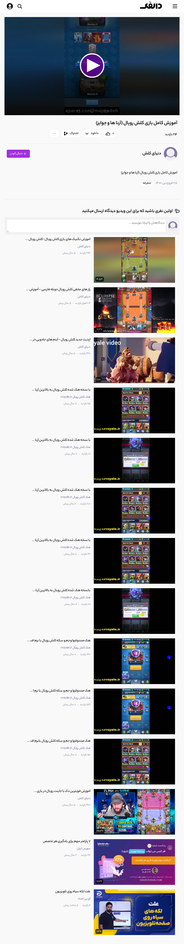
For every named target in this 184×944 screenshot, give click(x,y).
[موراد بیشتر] (54, 133)
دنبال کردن (16, 153)
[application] (92, 66)
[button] (92, 65)
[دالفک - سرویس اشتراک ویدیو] (154, 6)
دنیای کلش (151, 153)
